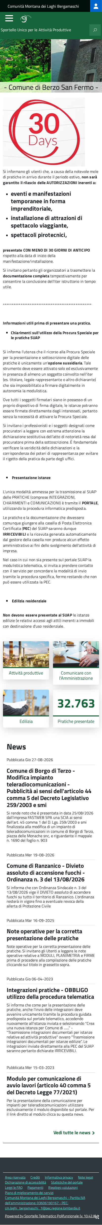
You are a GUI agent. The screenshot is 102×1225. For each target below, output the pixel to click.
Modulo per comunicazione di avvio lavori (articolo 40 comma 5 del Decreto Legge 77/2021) (49, 1085)
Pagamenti (35, 1187)
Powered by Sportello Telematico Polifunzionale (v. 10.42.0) (50, 1216)
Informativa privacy (59, 1177)
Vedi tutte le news (71, 1132)
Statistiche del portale (67, 1182)
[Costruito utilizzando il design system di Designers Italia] (96, 1217)
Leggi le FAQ (14, 1187)
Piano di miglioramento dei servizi (29, 1192)
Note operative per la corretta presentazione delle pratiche (44, 934)
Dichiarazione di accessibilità (25, 1182)
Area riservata (15, 1177)
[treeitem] (96, 6)
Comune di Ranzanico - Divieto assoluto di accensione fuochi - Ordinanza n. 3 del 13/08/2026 (46, 872)
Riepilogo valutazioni (63, 1187)
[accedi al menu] (9, 18)
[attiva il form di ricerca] (95, 30)
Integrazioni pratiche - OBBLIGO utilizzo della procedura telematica (50, 993)
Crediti (35, 1177)
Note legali (85, 1177)
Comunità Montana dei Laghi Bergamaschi (43, 6)
